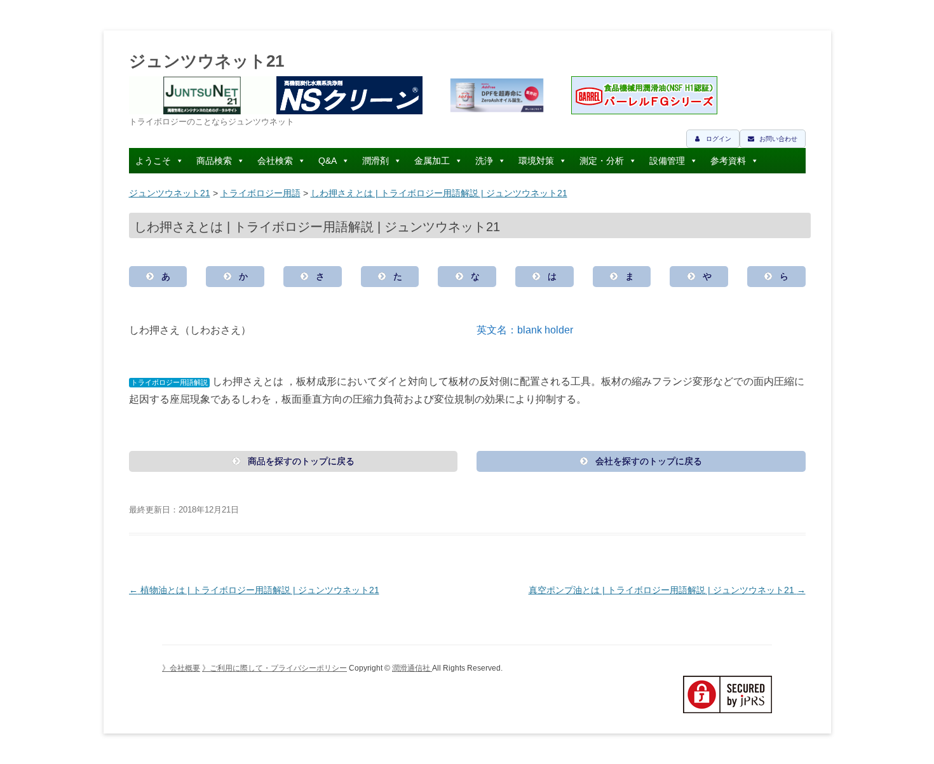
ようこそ (153, 161)
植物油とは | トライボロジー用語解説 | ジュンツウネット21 (254, 590)
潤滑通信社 (412, 668)
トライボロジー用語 (260, 193)
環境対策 (536, 161)
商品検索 (214, 161)
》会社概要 (181, 668)
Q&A (327, 161)
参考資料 (728, 161)
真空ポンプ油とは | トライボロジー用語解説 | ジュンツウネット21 (667, 590)
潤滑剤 (375, 161)
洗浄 (484, 161)
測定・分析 (601, 161)
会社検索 (275, 161)
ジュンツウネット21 (206, 60)
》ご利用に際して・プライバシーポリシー (274, 668)
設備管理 (667, 161)
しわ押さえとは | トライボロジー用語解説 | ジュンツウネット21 (439, 193)
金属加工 (432, 161)
